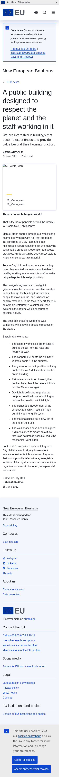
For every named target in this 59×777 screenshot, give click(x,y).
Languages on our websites (19, 682)
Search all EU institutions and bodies (24, 713)
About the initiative (13, 589)
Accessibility (10, 525)
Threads (7, 573)
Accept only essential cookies (31, 769)
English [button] (36, 12)
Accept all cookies (24, 759)
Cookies (7, 697)
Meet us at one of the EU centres (21, 650)
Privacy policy (11, 687)
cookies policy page (29, 736)
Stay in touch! (10, 541)
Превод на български (23, 48)
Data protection (11, 594)
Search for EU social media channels (24, 666)
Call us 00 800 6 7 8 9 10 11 (19, 635)
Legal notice (10, 692)
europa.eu (30, 619)
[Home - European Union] (17, 12)
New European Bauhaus (20, 508)
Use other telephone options (19, 640)
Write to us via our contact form (20, 645)
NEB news (13, 82)
